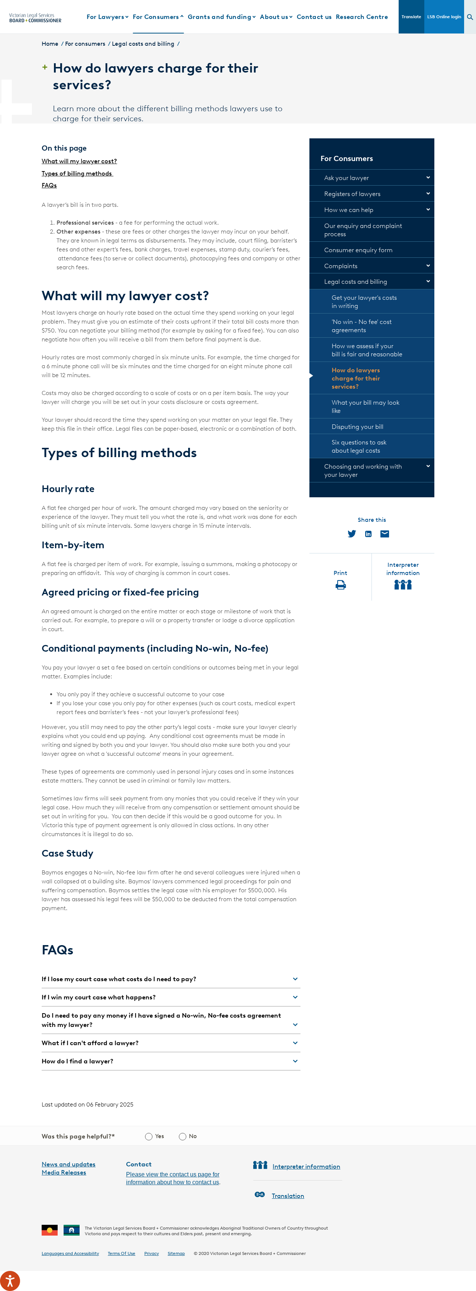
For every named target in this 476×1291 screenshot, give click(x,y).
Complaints (340, 266)
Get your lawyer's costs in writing (364, 301)
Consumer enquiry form (358, 250)
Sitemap (176, 1253)
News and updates (69, 1164)
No (193, 1136)
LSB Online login (444, 16)
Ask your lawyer (346, 178)
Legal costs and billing (143, 43)
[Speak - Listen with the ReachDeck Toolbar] (10, 1281)
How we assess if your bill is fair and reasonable (367, 350)
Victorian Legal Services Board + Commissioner (258, 1253)
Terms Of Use (121, 1253)
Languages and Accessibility (70, 1253)
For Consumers (156, 16)
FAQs (49, 185)
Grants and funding (219, 16)
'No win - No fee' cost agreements (362, 326)
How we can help (348, 209)
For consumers (85, 43)
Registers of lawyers (352, 193)
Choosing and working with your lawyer (363, 470)
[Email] (384, 534)
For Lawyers (105, 16)
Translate (411, 16)
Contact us (314, 16)
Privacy (151, 1253)
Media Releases (64, 1172)
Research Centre (362, 16)
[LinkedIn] (368, 534)
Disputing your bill (357, 426)
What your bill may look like (365, 406)
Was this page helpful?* (78, 1136)
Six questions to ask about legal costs (359, 446)
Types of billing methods (77, 173)
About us (274, 16)
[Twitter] (352, 534)
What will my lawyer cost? (79, 161)
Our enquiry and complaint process (363, 230)
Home (50, 43)
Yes (159, 1136)
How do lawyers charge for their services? (356, 378)
